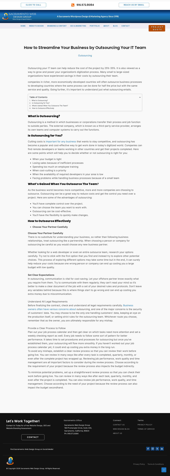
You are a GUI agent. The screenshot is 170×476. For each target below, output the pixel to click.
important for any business (61, 141)
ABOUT (106, 26)
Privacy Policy (145, 425)
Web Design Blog (121, 429)
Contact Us (119, 425)
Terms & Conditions (156, 464)
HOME (23, 26)
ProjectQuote (157, 28)
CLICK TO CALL (33, 5)
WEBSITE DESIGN (36, 26)
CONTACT (125, 26)
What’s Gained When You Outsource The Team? (50, 106)
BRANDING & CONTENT (57, 26)
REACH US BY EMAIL (134, 5)
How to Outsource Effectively (43, 108)
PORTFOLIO (95, 26)
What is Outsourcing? (40, 100)
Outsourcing (85, 55)
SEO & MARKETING (78, 26)
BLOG (115, 26)
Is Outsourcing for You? (40, 103)
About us (117, 433)
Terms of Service (146, 429)
